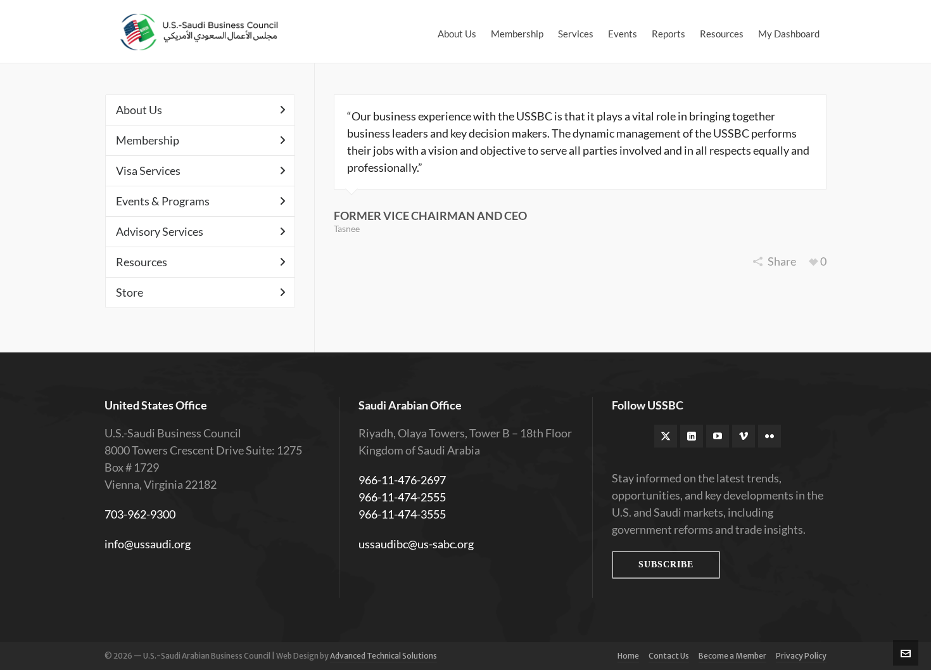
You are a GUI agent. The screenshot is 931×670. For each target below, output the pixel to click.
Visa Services (148, 170)
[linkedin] (691, 436)
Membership (147, 140)
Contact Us (669, 655)
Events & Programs (163, 201)
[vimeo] (743, 436)
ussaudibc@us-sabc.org (416, 544)
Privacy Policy (801, 655)
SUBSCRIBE (666, 564)
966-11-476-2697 (402, 480)
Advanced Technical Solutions (383, 655)
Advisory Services (159, 231)
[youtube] (717, 436)
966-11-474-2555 (402, 497)
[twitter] (665, 436)
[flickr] (769, 436)
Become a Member (732, 655)
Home (628, 655)
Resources (141, 262)
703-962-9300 (139, 514)
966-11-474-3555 (402, 514)
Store (129, 292)
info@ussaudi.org (147, 544)
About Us (139, 110)
